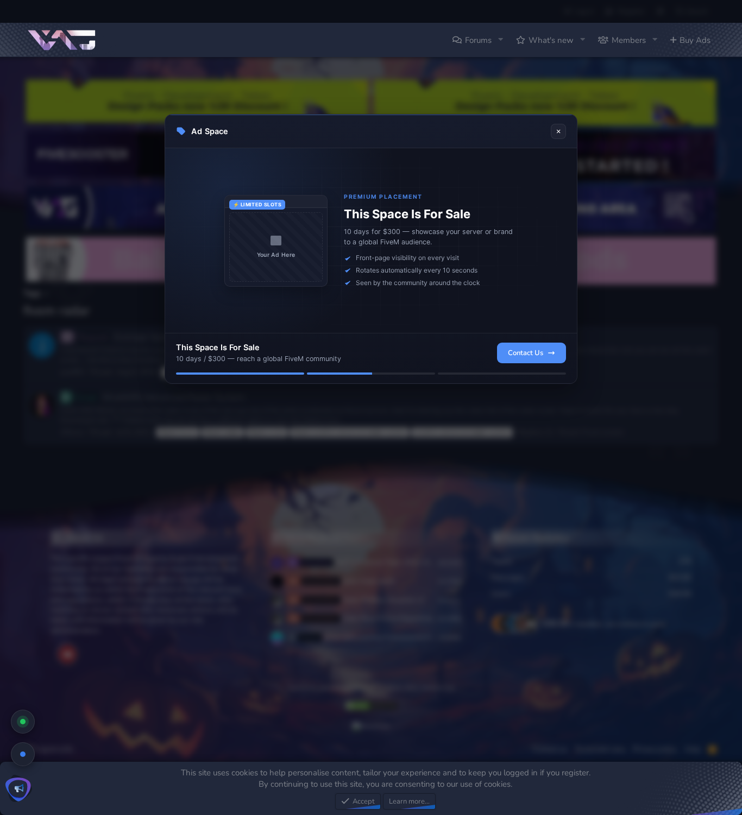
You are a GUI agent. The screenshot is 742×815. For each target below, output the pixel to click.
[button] (500, 40)
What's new (551, 40)
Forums (478, 40)
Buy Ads (695, 40)
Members (629, 40)
